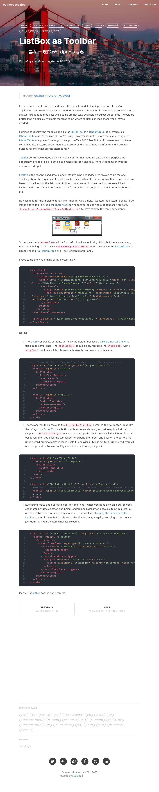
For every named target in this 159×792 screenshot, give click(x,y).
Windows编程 (97, 720)
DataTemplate (38, 25)
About (118, 4)
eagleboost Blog (14, 4)
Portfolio (150, 4)
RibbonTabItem (28, 136)
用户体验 (118, 720)
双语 (89, 715)
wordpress (43, 31)
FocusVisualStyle (56, 25)
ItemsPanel (74, 25)
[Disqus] (77, 660)
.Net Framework (116, 725)
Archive (133, 4)
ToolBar (23, 157)
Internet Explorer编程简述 (32, 720)
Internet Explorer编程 (73, 715)
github (37, 593)
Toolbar (98, 25)
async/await (26, 729)
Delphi (24, 715)
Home (105, 4)
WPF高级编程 (112, 25)
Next (107, 609)
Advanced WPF (130, 25)
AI (109, 720)
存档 (32, 31)
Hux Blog (77, 775)
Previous (47, 609)
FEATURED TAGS (28, 708)
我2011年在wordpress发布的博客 (52, 95)
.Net (110, 715)
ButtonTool (77, 131)
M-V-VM (89, 725)
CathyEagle (45, 715)
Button (24, 25)
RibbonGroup (97, 131)
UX (48, 725)
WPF (23, 31)
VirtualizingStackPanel (113, 341)
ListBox (87, 25)
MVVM (101, 725)
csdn (57, 715)
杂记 (79, 725)
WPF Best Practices (63, 725)
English (56, 31)
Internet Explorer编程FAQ (31, 725)
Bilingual (99, 715)
